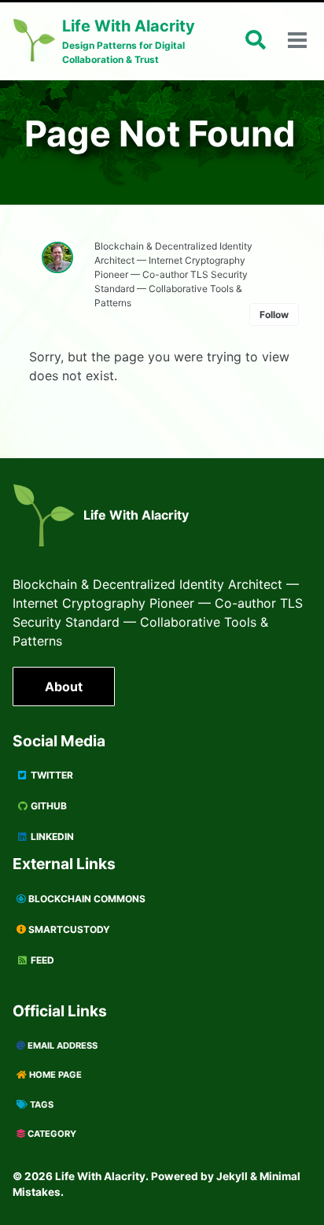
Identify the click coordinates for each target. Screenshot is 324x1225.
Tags (40, 1104)
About (64, 686)
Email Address (61, 1045)
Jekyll (232, 1176)
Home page (54, 1074)
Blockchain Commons (85, 899)
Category (50, 1133)
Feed (41, 960)
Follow (274, 314)
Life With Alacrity (136, 515)
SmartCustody (68, 929)
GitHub (47, 806)
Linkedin (51, 836)
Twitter (50, 775)
